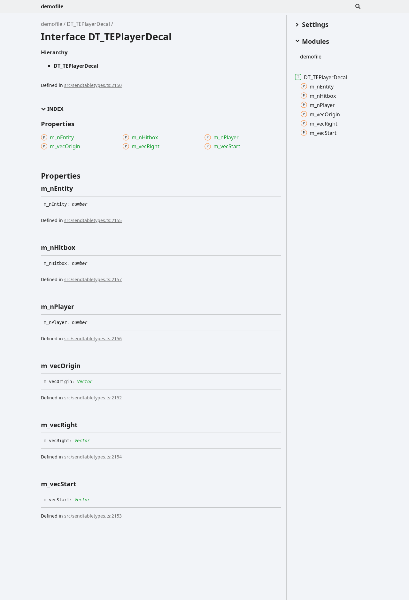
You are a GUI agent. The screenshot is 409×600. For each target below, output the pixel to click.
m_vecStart (323, 132)
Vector (84, 381)
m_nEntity (322, 86)
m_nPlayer (322, 105)
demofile (52, 6)
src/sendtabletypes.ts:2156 (93, 338)
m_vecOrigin (325, 114)
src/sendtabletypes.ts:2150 (93, 85)
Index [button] (55, 109)
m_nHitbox (323, 95)
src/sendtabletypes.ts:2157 (93, 279)
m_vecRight (323, 123)
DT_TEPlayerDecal (88, 23)
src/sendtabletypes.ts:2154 (93, 457)
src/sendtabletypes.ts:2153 (93, 516)
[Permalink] (78, 188)
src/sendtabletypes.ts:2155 (93, 220)
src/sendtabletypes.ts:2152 (93, 398)
